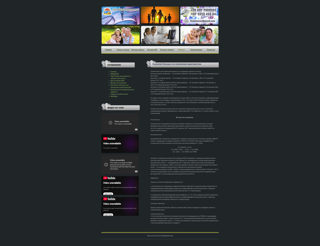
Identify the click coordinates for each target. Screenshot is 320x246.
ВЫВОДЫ (114, 96)
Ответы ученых (123, 50)
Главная (108, 50)
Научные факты (137, 50)
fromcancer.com (167, 236)
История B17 (152, 50)
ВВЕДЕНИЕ (115, 74)
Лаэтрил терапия (167, 50)
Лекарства (211, 50)
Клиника (113, 72)
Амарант (181, 50)
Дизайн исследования (118, 83)
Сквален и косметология (119, 94)
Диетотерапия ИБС (118, 81)
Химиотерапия (196, 50)
